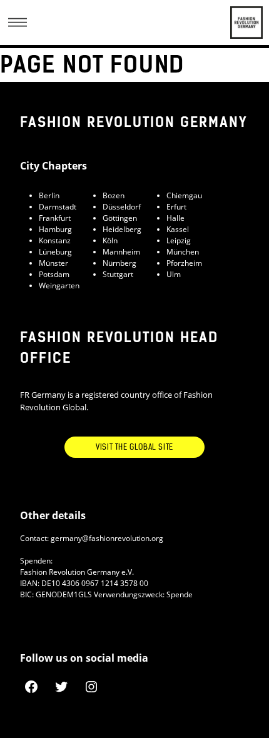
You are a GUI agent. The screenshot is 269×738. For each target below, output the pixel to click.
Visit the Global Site (134, 447)
